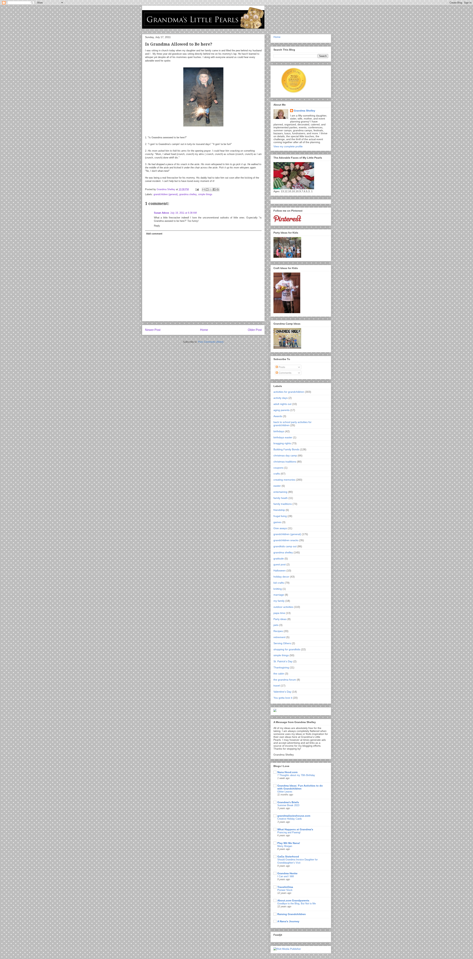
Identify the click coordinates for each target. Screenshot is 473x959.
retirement (279, 637)
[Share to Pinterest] (218, 189)
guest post (279, 564)
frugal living (280, 516)
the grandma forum (284, 679)
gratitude (278, 558)
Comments (284, 372)
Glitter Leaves (284, 791)
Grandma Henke (287, 873)
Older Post (255, 329)
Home (204, 329)
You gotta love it (282, 697)
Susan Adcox (161, 212)
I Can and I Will (285, 876)
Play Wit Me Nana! (288, 843)
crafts (276, 473)
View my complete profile (288, 146)
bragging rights (282, 443)
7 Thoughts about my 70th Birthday (296, 775)
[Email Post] (197, 189)
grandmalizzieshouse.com (293, 815)
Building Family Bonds (286, 449)
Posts (281, 367)
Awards (277, 416)
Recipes (278, 631)
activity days (280, 397)
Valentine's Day (282, 691)
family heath (280, 497)
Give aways (280, 528)
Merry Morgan (284, 846)
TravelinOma (285, 887)
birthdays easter (282, 437)
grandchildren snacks (285, 540)
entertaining (280, 491)
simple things (205, 194)
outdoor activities (283, 606)
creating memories (284, 479)
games (277, 522)
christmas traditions (284, 461)
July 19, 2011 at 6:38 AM (183, 212)
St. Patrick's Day (282, 661)
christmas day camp (285, 455)
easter (277, 485)
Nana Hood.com (287, 772)
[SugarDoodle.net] (274, 710)
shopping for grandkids (286, 649)
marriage (278, 594)
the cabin (278, 673)
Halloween (279, 570)
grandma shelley (188, 194)
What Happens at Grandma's (295, 829)
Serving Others (282, 643)
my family (279, 600)
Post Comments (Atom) (210, 341)
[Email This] (203, 189)
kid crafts (278, 582)
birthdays (278, 431)
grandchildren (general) (166, 194)
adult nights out (282, 404)
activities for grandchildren (288, 391)
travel (276, 685)
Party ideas (280, 619)
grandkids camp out (285, 546)
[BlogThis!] (207, 189)
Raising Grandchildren (291, 914)
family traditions (282, 503)
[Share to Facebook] (214, 189)
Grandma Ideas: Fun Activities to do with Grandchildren (300, 787)
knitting (277, 588)
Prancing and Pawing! (289, 832)
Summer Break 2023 (288, 805)
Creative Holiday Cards (289, 818)
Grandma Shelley (304, 110)
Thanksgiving (281, 667)
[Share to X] (210, 189)
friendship (279, 509)
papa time (279, 613)
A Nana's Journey (288, 921)
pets (275, 625)
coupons (278, 467)
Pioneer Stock (284, 890)
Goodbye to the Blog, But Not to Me (296, 903)
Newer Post (152, 329)
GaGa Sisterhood (288, 856)
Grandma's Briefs (288, 802)
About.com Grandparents (293, 900)
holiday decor (281, 576)
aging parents (281, 410)
